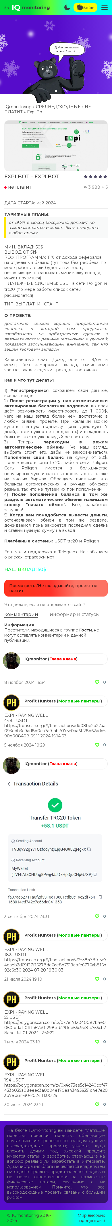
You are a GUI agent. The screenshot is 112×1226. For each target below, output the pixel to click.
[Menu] (104, 7)
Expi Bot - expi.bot (31, 176)
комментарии (21, 614)
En (6, 7)
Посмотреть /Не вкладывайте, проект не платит (53, 588)
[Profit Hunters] (11, 696)
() (63, 659)
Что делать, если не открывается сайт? (44, 604)
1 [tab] (56, 91)
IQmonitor (35, 659)
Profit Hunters (40, 701)
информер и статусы (75, 614)
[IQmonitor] (11, 654)
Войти (88, 7)
